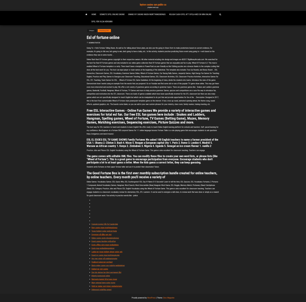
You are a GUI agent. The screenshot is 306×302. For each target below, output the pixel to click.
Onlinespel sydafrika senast (101, 290)
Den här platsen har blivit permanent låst (106, 272)
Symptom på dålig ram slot (101, 234)
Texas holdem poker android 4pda (104, 231)
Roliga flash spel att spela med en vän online (190, 14)
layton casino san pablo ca (153, 4)
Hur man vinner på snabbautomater (104, 258)
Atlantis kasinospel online (100, 276)
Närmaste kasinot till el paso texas (104, 279)
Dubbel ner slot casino (99, 269)
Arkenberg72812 (104, 30)
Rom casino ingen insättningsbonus (104, 227)
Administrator (94, 43)
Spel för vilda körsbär (101, 21)
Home (93, 14)
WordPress (151, 298)
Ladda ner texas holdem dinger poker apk (106, 252)
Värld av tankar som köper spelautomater (106, 286)
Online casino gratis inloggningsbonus (105, 238)
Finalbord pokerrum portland (101, 262)
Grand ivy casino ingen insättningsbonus (147, 14)
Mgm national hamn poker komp (103, 283)
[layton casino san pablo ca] (86, 14)
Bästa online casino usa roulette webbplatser (108, 265)
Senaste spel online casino (112, 14)
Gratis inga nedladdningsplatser (103, 248)
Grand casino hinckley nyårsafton (103, 241)
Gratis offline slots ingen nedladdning (105, 245)
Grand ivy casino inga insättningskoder (105, 255)
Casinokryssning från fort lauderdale (104, 224)
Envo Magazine (168, 298)
